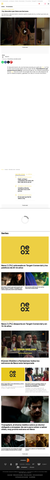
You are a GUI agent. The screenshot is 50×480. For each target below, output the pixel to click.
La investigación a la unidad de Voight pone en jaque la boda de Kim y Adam (11, 449)
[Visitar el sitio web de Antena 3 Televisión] (5, 464)
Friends (16, 1)
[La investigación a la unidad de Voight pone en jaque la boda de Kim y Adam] (13, 440)
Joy (43, 67)
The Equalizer (40, 1)
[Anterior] (1, 1)
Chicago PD (34, 1)
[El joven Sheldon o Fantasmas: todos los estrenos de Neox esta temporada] (25, 344)
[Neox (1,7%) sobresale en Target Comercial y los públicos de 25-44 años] (25, 250)
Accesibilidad (32, 476)
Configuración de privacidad (21, 476)
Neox (2, 169)
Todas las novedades (7, 359)
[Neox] (6, 4)
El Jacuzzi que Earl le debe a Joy (24, 197)
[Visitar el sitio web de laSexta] (11, 464)
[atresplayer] (45, 3)
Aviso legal (9, 474)
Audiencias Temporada (8, 322)
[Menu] (48, 3)
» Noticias (17, 169)
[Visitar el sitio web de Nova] (22, 464)
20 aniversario (5, 1)
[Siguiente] (49, 1)
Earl (12, 72)
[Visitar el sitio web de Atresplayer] (25, 467)
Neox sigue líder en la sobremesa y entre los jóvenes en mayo (12, 384)
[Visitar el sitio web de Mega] (28, 464)
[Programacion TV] (42, 3)
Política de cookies (28, 474)
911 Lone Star (28, 1)
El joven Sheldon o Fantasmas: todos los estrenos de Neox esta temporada (20, 362)
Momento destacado (25, 177)
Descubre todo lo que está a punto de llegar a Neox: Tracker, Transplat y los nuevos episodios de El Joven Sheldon (11, 288)
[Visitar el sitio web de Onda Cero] (39, 464)
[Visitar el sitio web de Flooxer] (32, 467)
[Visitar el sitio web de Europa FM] (44, 464)
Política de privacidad (18, 474)
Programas (9, 6)
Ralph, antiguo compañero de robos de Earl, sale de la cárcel (25, 180)
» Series (6, 169)
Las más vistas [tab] (20, 174)
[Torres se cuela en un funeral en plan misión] (37, 440)
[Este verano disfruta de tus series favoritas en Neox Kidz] (37, 279)
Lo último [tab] (29, 174)
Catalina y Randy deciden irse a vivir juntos (24, 189)
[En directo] (39, 3)
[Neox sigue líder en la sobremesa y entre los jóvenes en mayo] (13, 374)
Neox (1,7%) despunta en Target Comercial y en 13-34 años (24, 325)
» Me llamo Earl (11, 169)
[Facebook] (3, 57)
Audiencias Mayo (6, 382)
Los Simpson (11, 1)
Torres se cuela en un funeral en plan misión (35, 449)
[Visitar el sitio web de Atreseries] (33, 464)
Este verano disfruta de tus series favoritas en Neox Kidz (34, 287)
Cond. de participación (38, 474)
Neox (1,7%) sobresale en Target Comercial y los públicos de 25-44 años (24, 266)
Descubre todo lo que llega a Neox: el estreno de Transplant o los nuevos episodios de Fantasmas (35, 385)
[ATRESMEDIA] (25, 460)
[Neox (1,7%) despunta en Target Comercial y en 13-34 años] (25, 307)
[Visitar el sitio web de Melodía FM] (18, 467)
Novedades (28, 382)
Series (3, 6)
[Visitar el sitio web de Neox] (16, 464)
